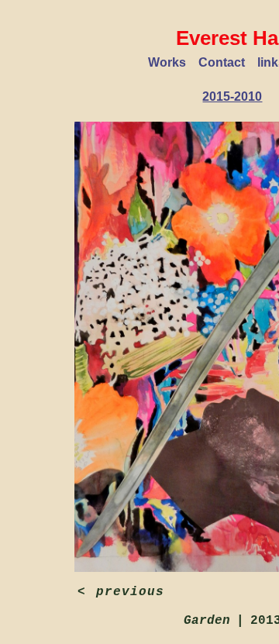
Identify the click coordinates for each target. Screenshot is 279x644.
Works (167, 62)
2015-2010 (232, 96)
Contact (221, 62)
